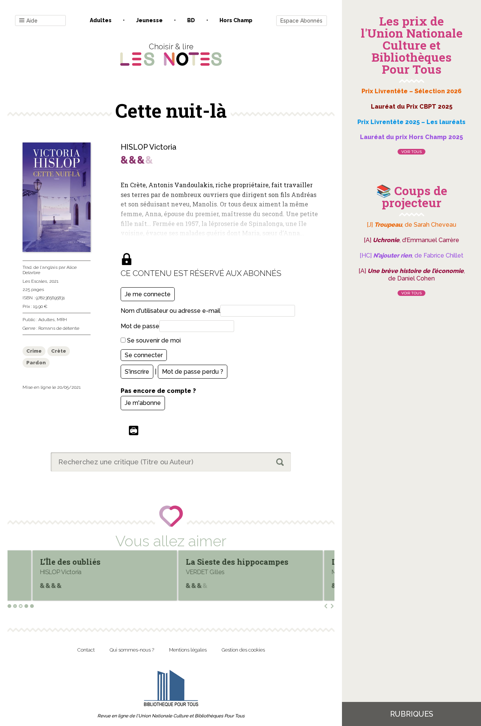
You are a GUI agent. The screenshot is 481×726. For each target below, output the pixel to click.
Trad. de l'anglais (40, 267)
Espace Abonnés (301, 21)
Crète (58, 351)
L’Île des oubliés (46, 562)
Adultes (101, 20)
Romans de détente (58, 328)
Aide (32, 21)
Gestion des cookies (243, 650)
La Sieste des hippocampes (213, 562)
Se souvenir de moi (153, 340)
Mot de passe (140, 326)
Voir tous (411, 152)
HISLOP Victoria (148, 147)
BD (191, 20)
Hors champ (236, 20)
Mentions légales (188, 650)
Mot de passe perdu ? (192, 371)
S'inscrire (137, 371)
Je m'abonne (143, 402)
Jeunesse (149, 20)
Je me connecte (148, 294)
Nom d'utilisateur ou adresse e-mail (170, 310)
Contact (86, 650)
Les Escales (35, 281)
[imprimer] (133, 431)
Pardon (36, 362)
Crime (34, 351)
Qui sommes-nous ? (132, 650)
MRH (62, 319)
